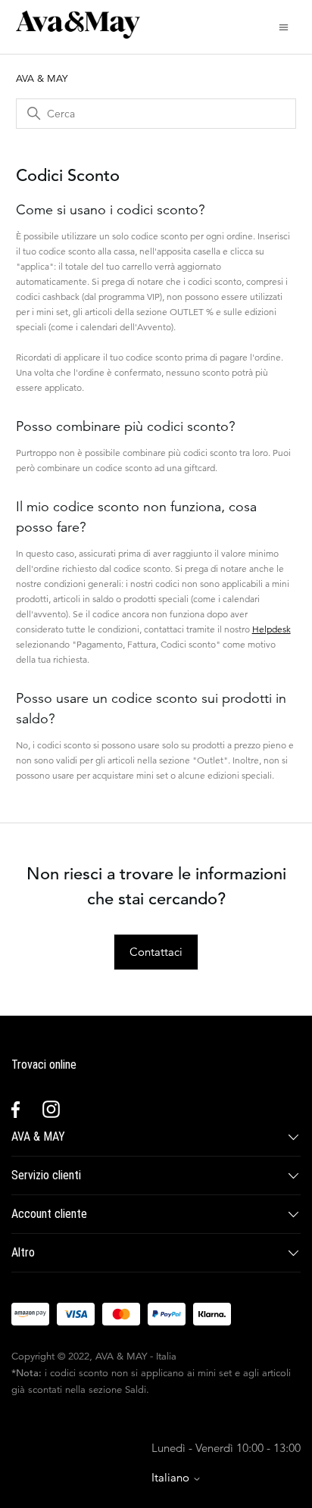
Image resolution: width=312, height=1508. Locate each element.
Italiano (171, 1477)
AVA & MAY (41, 78)
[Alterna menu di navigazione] (284, 26)
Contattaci (156, 951)
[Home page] (78, 34)
